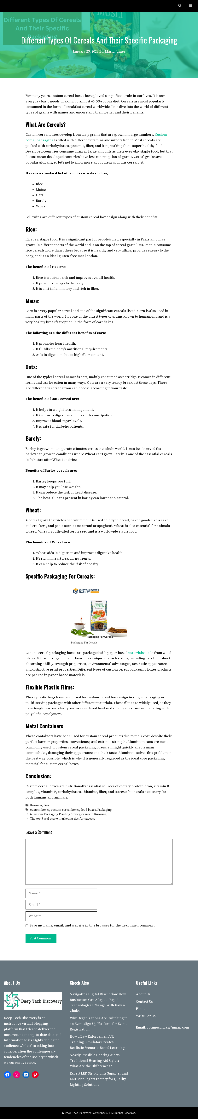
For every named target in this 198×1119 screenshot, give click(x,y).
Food (47, 805)
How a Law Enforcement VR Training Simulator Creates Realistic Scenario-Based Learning (97, 1042)
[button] (179, 6)
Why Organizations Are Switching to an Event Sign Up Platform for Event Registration (98, 1024)
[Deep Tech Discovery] (12, 6)
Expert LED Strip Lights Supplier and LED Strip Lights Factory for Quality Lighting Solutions (99, 1079)
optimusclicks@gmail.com (168, 1027)
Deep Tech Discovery (20, 1018)
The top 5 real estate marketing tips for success (62, 819)
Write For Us (145, 1016)
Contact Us (144, 1001)
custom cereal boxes (65, 810)
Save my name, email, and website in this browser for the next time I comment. (92, 925)
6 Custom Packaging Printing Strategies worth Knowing (68, 814)
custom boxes (39, 810)
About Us (143, 994)
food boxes (88, 810)
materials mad (139, 653)
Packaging (104, 810)
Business (36, 805)
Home (140, 1009)
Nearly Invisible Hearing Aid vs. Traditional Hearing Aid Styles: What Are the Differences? (95, 1061)
